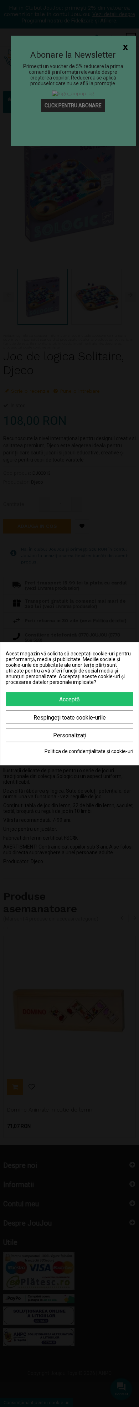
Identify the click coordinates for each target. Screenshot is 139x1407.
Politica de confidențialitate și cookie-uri (89, 751)
